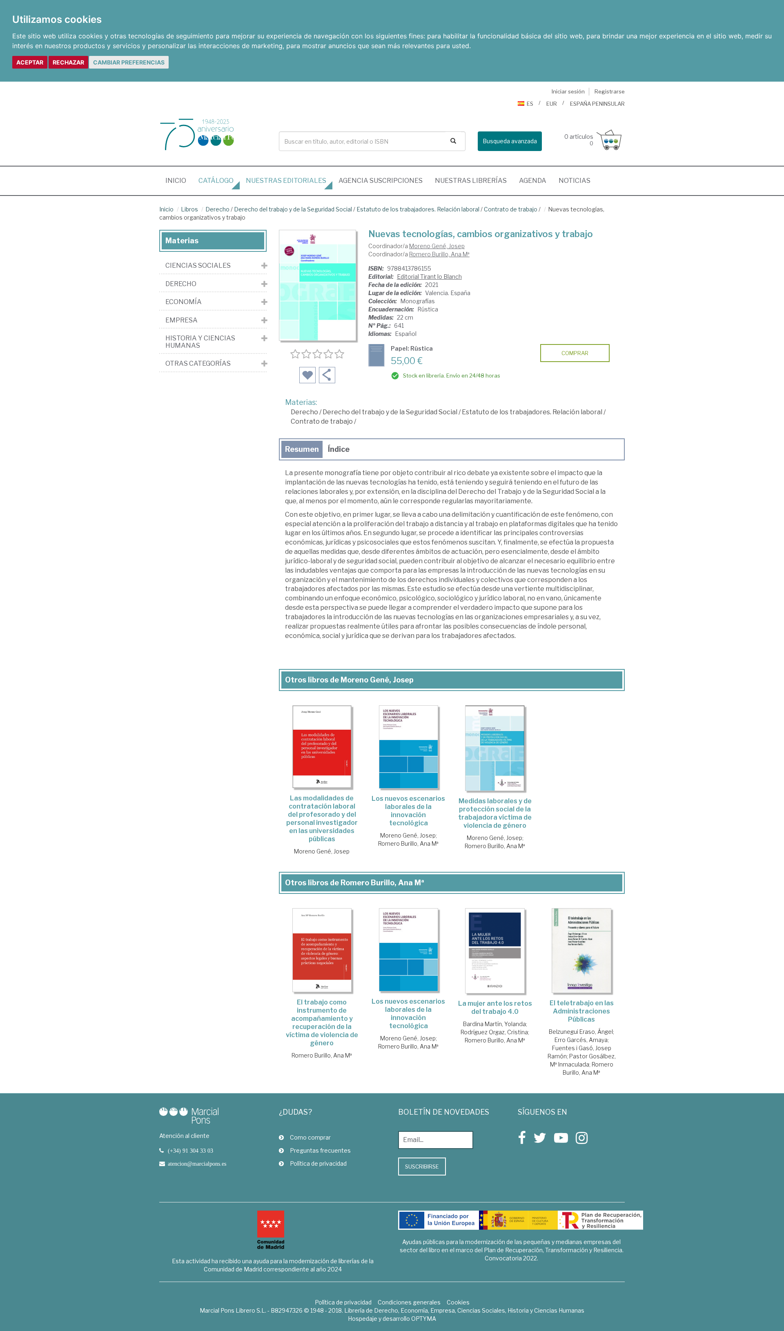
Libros (189, 209)
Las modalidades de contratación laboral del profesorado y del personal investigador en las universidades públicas (322, 818)
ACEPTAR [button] (29, 62)
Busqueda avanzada (510, 141)
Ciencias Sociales (198, 265)
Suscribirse (422, 1166)
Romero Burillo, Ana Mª (439, 254)
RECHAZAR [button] (68, 62)
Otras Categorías (198, 363)
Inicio (178, 180)
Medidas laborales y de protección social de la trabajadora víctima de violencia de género (495, 813)
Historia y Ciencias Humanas (200, 342)
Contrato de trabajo (510, 209)
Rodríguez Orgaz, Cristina (494, 1032)
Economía (183, 302)
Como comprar (310, 1137)
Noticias (574, 180)
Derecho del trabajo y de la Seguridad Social (293, 209)
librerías (471, 180)
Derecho (217, 209)
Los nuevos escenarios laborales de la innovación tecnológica (408, 811)
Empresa (181, 320)
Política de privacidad (318, 1163)
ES (530, 103)
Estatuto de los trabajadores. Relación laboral (417, 209)
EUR (551, 103)
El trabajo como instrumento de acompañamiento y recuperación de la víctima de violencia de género (322, 1022)
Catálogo (216, 180)
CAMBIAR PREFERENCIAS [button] (129, 62)
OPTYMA (423, 1318)
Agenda (532, 180)
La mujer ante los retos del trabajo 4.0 (495, 1007)
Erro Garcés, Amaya (581, 1039)
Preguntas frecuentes (320, 1150)
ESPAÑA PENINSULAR (597, 103)
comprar (574, 353)
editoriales (286, 180)
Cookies (458, 1302)
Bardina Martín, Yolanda (494, 1023)
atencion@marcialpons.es (197, 1164)
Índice (339, 449)
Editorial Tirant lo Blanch (429, 276)
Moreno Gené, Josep (437, 245)
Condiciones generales (409, 1302)
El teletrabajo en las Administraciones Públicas (582, 1011)
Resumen (302, 449)
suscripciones (381, 180)
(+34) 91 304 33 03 (190, 1150)
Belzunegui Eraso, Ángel (581, 1031)
